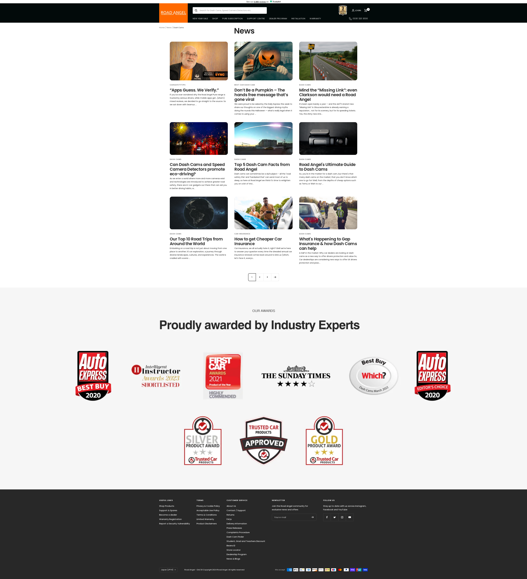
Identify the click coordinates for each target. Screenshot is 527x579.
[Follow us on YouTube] (349, 517)
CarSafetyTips (178, 85)
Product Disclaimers (207, 523)
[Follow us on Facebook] (327, 517)
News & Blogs (233, 558)
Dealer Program (278, 18)
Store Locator (234, 549)
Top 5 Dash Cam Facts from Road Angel (262, 167)
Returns (230, 514)
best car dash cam (244, 85)
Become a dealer (168, 514)
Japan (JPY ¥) (167, 569)
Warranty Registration (170, 519)
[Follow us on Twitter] (334, 517)
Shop (215, 18)
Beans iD (231, 545)
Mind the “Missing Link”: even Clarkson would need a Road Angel (328, 94)
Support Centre (256, 18)
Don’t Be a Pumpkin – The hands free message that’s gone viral (261, 94)
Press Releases (234, 528)
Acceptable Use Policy (208, 510)
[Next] (275, 277)
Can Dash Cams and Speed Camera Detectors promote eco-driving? (197, 169)
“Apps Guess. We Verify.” (194, 90)
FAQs (229, 519)
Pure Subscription (232, 18)
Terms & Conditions (207, 514)
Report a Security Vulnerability (174, 523)
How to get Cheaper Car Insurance (258, 241)
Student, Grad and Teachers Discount (246, 541)
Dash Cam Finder (235, 536)
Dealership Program (237, 554)
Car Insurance (242, 234)
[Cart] (366, 10)
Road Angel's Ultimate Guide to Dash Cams (327, 167)
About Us (231, 506)
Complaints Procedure (238, 532)
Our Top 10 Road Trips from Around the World (196, 241)
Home (162, 27)
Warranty (315, 18)
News (169, 27)
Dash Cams (305, 85)
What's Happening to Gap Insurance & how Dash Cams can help (328, 243)
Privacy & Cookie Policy (208, 506)
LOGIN (358, 10)
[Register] (312, 517)
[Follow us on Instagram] (342, 517)
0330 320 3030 (360, 18)
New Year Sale (200, 18)
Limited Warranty (205, 519)
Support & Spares (168, 510)
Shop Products (166, 506)
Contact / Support (236, 510)
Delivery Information (237, 523)
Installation (298, 18)
